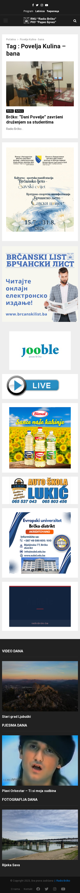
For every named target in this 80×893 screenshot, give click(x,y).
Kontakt (28, 889)
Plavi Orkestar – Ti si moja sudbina (29, 791)
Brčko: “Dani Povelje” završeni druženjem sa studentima (34, 120)
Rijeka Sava (11, 865)
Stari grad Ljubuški (16, 717)
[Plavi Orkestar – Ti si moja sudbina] (40, 760)
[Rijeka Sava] (40, 835)
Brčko (10, 111)
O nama (15, 889)
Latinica (40, 11)
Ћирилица (53, 11)
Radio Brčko (63, 880)
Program (28, 11)
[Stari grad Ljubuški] (40, 686)
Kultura (19, 111)
